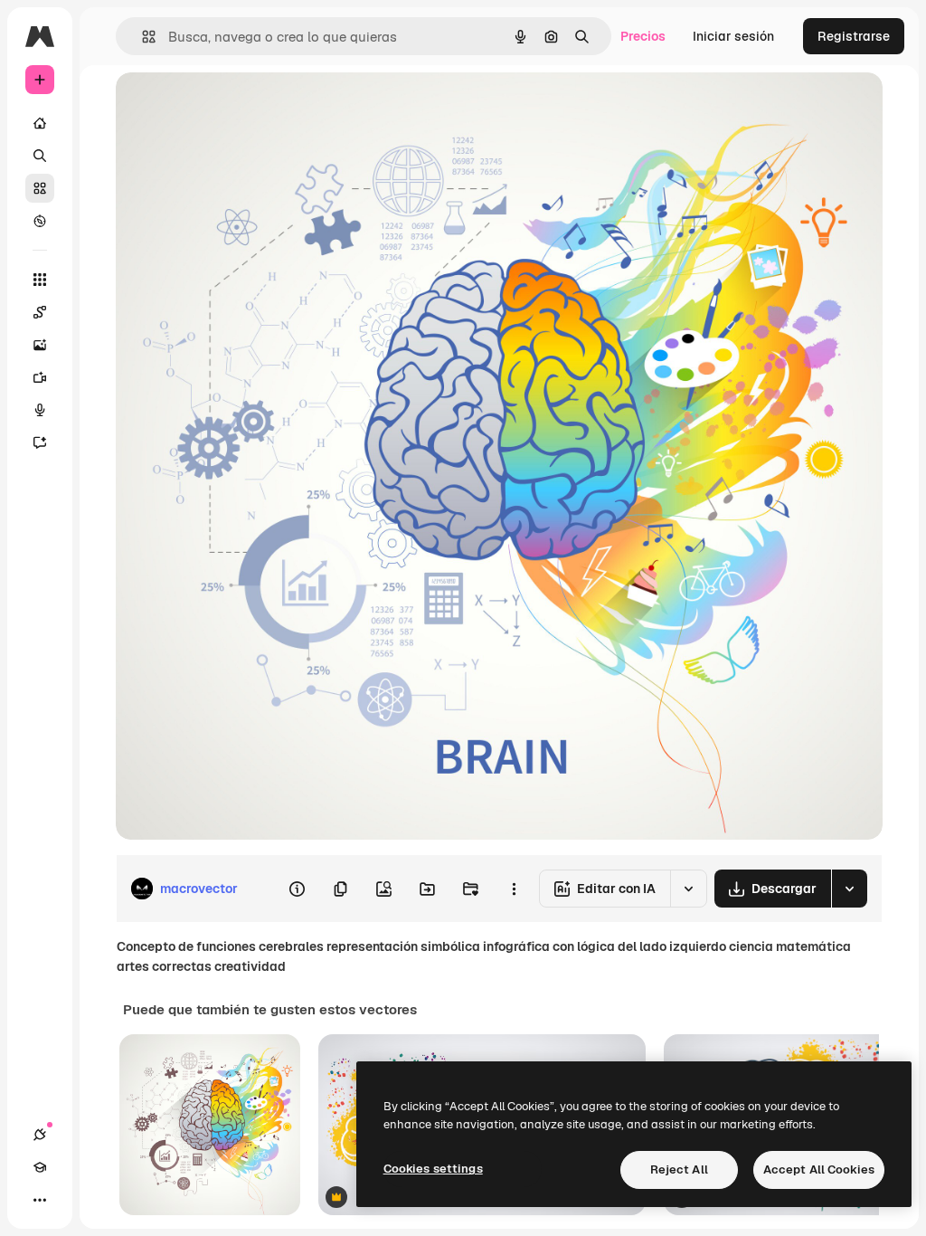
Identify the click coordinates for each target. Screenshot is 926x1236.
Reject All (679, 1169)
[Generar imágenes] (39, 344)
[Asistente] (39, 442)
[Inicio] (39, 123)
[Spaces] (39, 312)
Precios (643, 36)
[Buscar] (39, 155)
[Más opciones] (514, 888)
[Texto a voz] (39, 409)
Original (231, 106)
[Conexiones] (39, 1134)
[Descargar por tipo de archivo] (849, 889)
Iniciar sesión (733, 36)
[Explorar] (39, 220)
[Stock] (39, 188)
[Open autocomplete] (141, 36)
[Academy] (39, 1167)
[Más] (39, 1199)
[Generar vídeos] (39, 377)
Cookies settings (433, 1168)
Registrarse (853, 36)
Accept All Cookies (818, 1169)
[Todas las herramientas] (39, 279)
